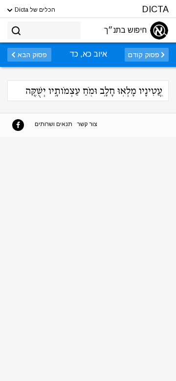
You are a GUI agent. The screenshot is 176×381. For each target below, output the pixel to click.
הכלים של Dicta (34, 9)
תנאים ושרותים (53, 124)
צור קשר (87, 124)
